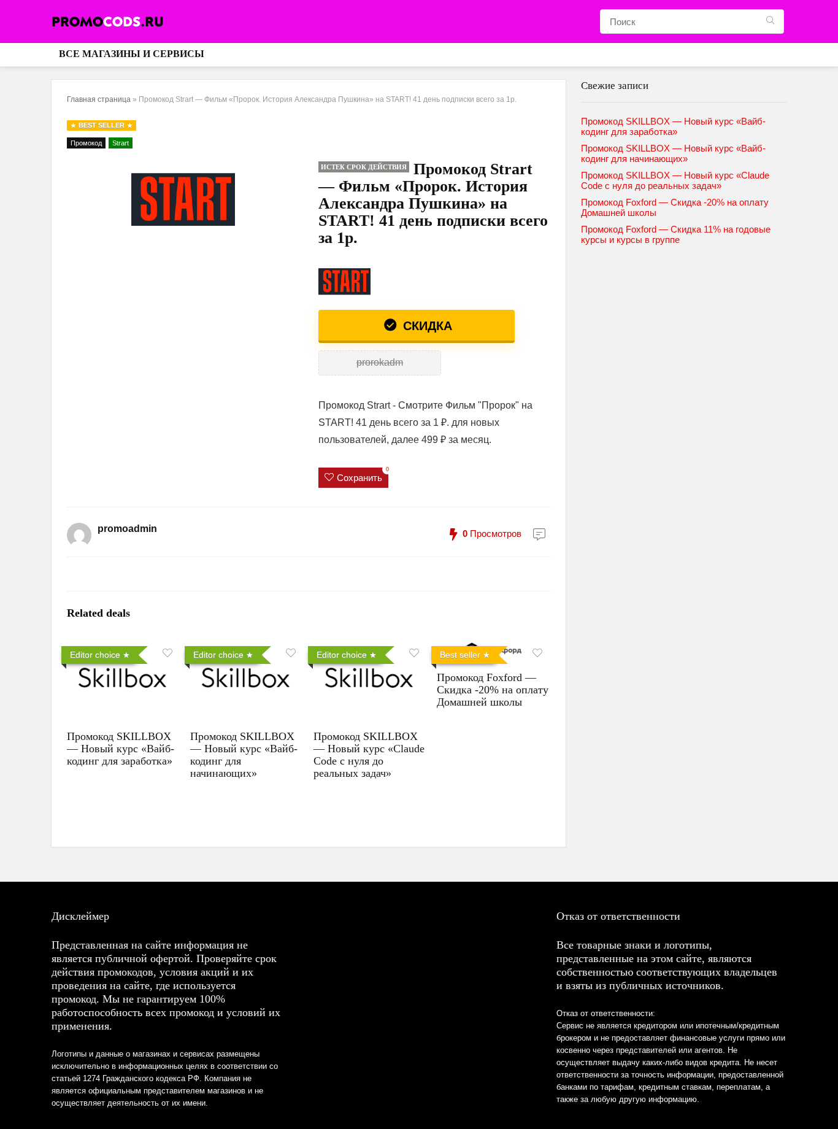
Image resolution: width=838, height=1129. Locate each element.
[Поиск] (770, 21)
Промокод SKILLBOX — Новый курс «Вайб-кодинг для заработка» (120, 748)
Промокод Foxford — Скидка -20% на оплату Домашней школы (492, 689)
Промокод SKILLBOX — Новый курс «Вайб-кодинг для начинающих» (673, 153)
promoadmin (127, 528)
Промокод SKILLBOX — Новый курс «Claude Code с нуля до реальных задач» (369, 754)
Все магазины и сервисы (131, 53)
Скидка (425, 326)
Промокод (86, 143)
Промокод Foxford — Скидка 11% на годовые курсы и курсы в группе (676, 234)
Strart (120, 143)
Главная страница (99, 99)
